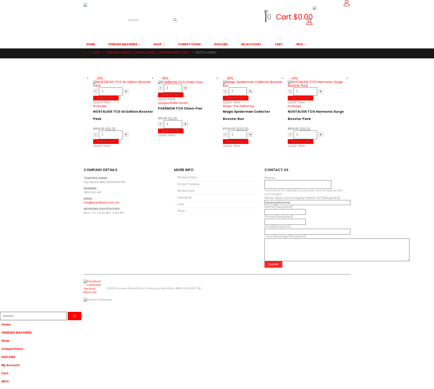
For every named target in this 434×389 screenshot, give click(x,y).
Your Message (285, 236)
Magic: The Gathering (238, 106)
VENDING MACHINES (122, 44)
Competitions (189, 44)
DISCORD (221, 44)
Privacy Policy (187, 177)
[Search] (175, 20)
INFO (299, 44)
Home (90, 44)
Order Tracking (188, 184)
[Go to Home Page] (85, 52)
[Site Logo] (101, 20)
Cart (279, 44)
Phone (269, 178)
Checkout (184, 197)
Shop (157, 44)
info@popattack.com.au (101, 202)
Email (277, 226)
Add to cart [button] (106, 98)
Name (278, 207)
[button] (2, 309)
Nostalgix (99, 106)
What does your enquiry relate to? (302, 198)
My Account (251, 44)
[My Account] (250, 22)
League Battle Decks (173, 103)
